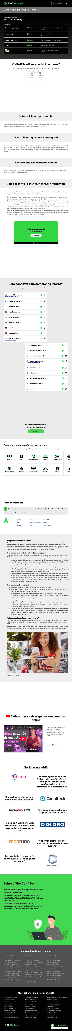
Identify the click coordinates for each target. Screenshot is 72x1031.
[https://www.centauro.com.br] (44, 339)
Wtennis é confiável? (30, 1002)
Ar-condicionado (46, 525)
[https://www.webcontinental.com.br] (66, 356)
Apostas (19, 519)
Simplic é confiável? (52, 1012)
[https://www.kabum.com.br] (66, 373)
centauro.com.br (14, 338)
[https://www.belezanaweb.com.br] (66, 361)
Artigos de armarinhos (35, 522)
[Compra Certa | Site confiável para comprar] (27, 384)
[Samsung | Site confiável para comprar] (6, 323)
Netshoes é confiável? (9, 1012)
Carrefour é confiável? (9, 999)
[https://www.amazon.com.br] (44, 307)
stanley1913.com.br (36, 367)
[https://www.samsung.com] (44, 323)
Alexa (18, 522)
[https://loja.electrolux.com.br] (66, 378)
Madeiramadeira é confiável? (11, 1017)
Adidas (31, 519)
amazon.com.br (13, 306)
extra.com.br (13, 333)
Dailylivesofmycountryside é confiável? (57, 997)
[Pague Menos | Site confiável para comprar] (27, 389)
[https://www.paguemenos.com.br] (66, 389)
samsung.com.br (14, 322)
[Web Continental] (27, 356)
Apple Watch (45, 519)
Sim (31, 75)
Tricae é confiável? (8, 1004)
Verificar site (36, 431)
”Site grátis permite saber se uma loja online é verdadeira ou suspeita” (52, 843)
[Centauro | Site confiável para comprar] (10, 340)
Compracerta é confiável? (32, 1012)
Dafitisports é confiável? (10, 1002)
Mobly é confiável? (30, 999)
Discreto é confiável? (52, 1017)
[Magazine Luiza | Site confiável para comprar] (6, 301)
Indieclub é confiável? (30, 1017)
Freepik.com (18, 675)
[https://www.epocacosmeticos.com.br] (66, 351)
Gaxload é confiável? (30, 1006)
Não (40, 75)
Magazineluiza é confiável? (10, 997)
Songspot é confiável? (52, 1002)
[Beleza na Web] (33, 362)
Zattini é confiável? (8, 1015)
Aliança (31, 525)
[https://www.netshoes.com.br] (66, 345)
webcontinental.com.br (37, 356)
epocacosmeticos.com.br (38, 350)
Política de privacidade (39, 1026)
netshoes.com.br (35, 345)
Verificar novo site (57, 3)
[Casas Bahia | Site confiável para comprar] (6, 312)
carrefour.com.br (14, 317)
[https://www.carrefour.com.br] (44, 317)
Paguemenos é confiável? (53, 1004)
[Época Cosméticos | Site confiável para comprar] (27, 351)
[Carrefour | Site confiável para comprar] (6, 317)
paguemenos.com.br (36, 389)
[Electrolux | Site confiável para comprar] (27, 378)
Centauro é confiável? (52, 1015)
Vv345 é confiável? (30, 1004)
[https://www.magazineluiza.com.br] (44, 302)
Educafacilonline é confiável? (54, 1010)
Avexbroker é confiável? (31, 1010)
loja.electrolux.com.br (37, 378)
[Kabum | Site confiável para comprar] (27, 373)
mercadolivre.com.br (15, 295)
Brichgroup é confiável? (53, 1008)
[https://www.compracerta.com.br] (66, 384)
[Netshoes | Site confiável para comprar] (27, 345)
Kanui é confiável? (8, 1006)
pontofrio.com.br (14, 328)
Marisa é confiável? (52, 1006)
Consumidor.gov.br (47, 569)
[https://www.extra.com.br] (44, 333)
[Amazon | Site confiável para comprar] (6, 307)
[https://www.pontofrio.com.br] (44, 328)
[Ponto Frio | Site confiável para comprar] (6, 328)
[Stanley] (27, 368)
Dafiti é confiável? (8, 1008)
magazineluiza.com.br (15, 301)
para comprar (44, 951)
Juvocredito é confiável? (31, 997)
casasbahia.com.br (14, 312)
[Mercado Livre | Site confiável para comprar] (12, 296)
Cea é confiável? (29, 1008)
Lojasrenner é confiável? (31, 1015)
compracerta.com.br (36, 383)
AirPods (19, 525)
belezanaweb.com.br (36, 361)
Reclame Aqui (36, 569)
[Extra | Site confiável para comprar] (6, 333)
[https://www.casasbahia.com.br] (44, 312)
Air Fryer (44, 522)
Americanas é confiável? (10, 1010)
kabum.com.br (34, 373)
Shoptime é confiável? (52, 999)
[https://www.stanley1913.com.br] (66, 368)
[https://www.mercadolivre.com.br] (44, 295)
